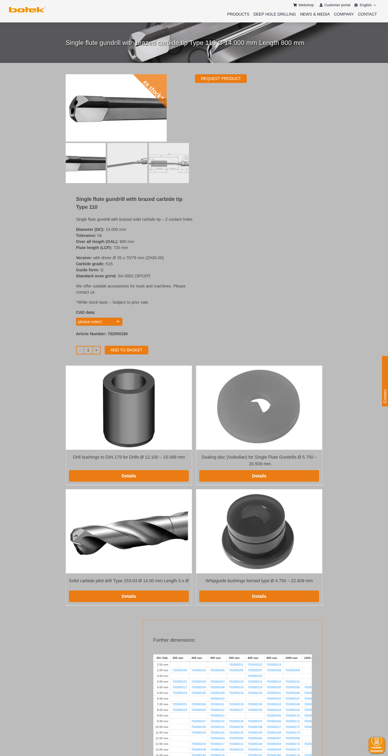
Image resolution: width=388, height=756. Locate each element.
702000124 (236, 687)
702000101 (180, 681)
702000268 (292, 738)
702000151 (274, 693)
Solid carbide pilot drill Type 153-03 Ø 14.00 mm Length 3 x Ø (129, 580)
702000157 (274, 726)
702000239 (274, 749)
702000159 (274, 743)
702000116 (217, 732)
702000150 (274, 687)
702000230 (198, 726)
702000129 (236, 726)
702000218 (311, 687)
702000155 (274, 715)
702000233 (198, 732)
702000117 (217, 743)
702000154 (274, 709)
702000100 (180, 670)
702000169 (292, 709)
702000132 (236, 749)
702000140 (255, 743)
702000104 (198, 687)
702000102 (198, 670)
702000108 (217, 687)
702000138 (255, 726)
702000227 (198, 721)
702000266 (255, 738)
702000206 (236, 670)
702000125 (236, 693)
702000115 (217, 726)
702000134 (255, 693)
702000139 (255, 732)
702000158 (274, 732)
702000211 (236, 664)
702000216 (292, 681)
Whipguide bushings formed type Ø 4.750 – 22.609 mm (259, 580)
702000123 (236, 681)
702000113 (217, 715)
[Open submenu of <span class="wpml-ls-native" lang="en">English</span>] (374, 5)
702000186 (311, 715)
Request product (221, 78)
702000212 (255, 664)
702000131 (236, 743)
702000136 (255, 709)
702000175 (292, 749)
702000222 (311, 704)
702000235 (311, 743)
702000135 (255, 704)
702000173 (292, 732)
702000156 (274, 721)
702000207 (255, 670)
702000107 (217, 681)
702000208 (274, 670)
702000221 (180, 704)
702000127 (236, 709)
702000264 (217, 738)
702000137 (255, 721)
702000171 (292, 721)
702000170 (292, 715)
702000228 (311, 721)
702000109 (217, 693)
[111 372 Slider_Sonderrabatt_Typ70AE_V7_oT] (27, 8)
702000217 (180, 687)
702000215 (274, 681)
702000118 (217, 749)
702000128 (236, 721)
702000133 (255, 687)
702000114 (217, 721)
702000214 (255, 681)
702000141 (255, 749)
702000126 (236, 704)
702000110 (217, 698)
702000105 (198, 693)
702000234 (198, 743)
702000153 (274, 704)
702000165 (292, 687)
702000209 (292, 670)
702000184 (311, 698)
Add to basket (126, 350)
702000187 (311, 726)
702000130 (236, 732)
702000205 (217, 670)
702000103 (198, 681)
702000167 (292, 698)
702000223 (180, 709)
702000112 (217, 709)
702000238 (198, 749)
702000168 (292, 704)
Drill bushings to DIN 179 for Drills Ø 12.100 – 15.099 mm (129, 457)
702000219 (180, 693)
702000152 (274, 698)
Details (129, 475)
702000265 (236, 738)
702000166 (292, 693)
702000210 (255, 676)
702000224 (198, 709)
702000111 (217, 704)
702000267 (274, 738)
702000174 (292, 743)
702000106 (198, 704)
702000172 (292, 726)
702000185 (311, 709)
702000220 (311, 693)
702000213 (274, 664)
